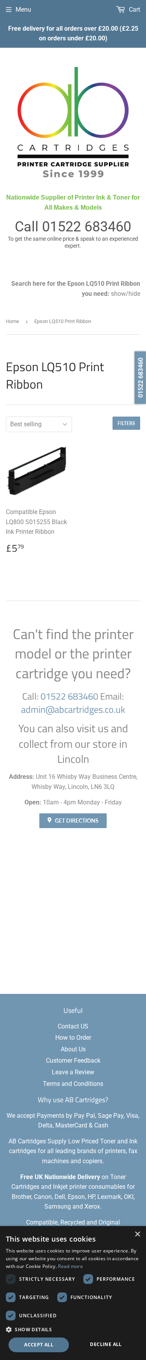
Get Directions (76, 820)
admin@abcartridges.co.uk (73, 709)
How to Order (73, 1037)
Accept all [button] (38, 1344)
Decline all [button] (105, 1344)
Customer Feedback (73, 1060)
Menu (23, 9)
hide (134, 293)
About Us (73, 1049)
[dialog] (73, 1293)
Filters (126, 423)
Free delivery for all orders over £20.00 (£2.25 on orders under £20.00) (73, 33)
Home (12, 321)
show (118, 293)
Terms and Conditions (73, 1083)
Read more (70, 1266)
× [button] (137, 1234)
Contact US (73, 1026)
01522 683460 (86, 227)
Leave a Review (73, 1072)
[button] (73, 1329)
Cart (133, 9)
